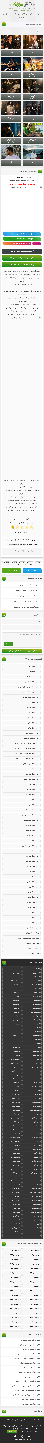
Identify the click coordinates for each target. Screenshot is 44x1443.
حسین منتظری (15, 1063)
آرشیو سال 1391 (14, 1295)
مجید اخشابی (36, 1161)
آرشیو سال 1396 (34, 1309)
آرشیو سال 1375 (14, 1259)
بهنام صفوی (36, 1036)
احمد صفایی (36, 988)
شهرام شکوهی (15, 1118)
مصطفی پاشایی (15, 1193)
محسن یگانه (16, 1173)
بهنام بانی (17, 1032)
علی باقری (37, 1122)
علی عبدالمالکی (15, 1126)
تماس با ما (15, 1420)
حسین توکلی (36, 1063)
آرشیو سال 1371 (14, 1250)
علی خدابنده (16, 1122)
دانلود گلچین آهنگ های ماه (31, 697)
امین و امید (36, 1024)
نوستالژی (25, 14)
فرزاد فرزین (16, 1145)
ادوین (18, 988)
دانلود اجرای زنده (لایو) (32, 733)
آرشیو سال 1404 (34, 1327)
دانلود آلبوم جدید (34, 672)
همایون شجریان (15, 1228)
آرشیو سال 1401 (14, 1318)
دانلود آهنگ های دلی (32, 707)
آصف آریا (17, 977)
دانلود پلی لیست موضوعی (31, 738)
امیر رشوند (17, 1008)
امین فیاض (16, 1020)
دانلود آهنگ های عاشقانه (31, 769)
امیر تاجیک (36, 1008)
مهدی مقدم (36, 1204)
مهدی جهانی (16, 1200)
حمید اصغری (36, 1067)
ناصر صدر (37, 1220)
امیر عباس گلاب (35, 1012)
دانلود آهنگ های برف (32, 800)
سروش (37, 1098)
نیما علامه (17, 1224)
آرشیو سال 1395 (14, 1304)
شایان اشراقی (36, 1114)
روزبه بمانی (16, 1091)
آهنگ (27, 540)
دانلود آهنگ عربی (34, 923)
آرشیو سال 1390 (34, 1295)
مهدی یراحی (16, 1204)
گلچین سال (6, 14)
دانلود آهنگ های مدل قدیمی (30, 846)
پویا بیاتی (37, 1043)
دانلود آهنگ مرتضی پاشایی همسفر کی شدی (26, 1386)
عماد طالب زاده (15, 1142)
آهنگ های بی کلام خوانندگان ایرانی (28, 938)
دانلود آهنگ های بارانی (32, 795)
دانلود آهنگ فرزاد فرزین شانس (28, 171)
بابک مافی (36, 1032)
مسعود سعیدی (35, 1189)
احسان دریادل (35, 985)
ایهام (18, 1024)
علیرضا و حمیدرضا (15, 1138)
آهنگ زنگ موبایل (34, 954)
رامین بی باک (16, 1079)
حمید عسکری (16, 1071)
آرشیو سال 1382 (34, 1277)
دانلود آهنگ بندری (33, 877)
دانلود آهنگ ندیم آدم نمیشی (29, 585)
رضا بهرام (37, 1083)
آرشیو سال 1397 (14, 1309)
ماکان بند (37, 1157)
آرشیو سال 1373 (14, 1255)
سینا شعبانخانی (35, 1110)
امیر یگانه (17, 1016)
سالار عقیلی (36, 1094)
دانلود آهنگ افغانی (33, 928)
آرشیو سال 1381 (14, 1273)
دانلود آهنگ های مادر (32, 856)
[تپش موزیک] (22, 6)
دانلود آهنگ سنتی (33, 723)
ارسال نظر (8, 644)
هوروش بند (36, 1232)
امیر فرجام (36, 1016)
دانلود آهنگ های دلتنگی (31, 820)
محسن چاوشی (15, 1169)
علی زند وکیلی (36, 1126)
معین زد (17, 1196)
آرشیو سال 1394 (34, 1304)
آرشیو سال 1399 (14, 1313)
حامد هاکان (16, 1051)
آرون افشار (16, 973)
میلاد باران (37, 1216)
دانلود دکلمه (35, 702)
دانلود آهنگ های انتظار (32, 810)
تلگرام (29, 1439)
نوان (38, 1224)
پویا (19, 1039)
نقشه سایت (24, 1420)
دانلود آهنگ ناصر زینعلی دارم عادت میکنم (26, 1395)
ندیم (18, 1220)
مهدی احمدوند (35, 1200)
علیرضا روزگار (16, 1130)
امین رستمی (36, 1020)
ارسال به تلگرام (32, 571)
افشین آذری (36, 996)
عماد (38, 1142)
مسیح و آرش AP (35, 1193)
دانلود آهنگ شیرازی (33, 907)
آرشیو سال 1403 (14, 1322)
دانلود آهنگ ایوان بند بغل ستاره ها (27, 590)
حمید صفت (36, 1071)
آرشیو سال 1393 (14, 1300)
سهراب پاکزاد (16, 1102)
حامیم (18, 1055)
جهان (38, 1047)
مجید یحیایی (16, 1165)
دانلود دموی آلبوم (33, 718)
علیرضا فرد (17, 1134)
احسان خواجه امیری (14, 981)
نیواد (38, 1228)
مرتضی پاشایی (15, 1185)
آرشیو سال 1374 (34, 1259)
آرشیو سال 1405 (14, 1327)
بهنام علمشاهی (15, 1036)
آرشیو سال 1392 (34, 1300)
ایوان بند (37, 1028)
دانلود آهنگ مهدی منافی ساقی (30, 1363)
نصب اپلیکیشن (34, 1420)
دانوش (18, 1075)
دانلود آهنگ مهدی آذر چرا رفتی (29, 596)
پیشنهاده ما (16, 14)
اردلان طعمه (16, 992)
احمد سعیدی (16, 985)
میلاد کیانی (16, 1216)
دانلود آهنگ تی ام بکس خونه (30, 1404)
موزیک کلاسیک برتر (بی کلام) (30, 933)
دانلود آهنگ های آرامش (32, 836)
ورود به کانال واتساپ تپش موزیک (21, 239)
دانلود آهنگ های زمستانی (31, 790)
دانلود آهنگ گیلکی (33, 897)
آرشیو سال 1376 (34, 1264)
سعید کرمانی (36, 1102)
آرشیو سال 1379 (14, 1268)
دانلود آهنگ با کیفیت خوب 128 (20, 265)
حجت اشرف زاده (15, 1059)
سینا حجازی (36, 1106)
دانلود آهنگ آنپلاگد (33, 713)
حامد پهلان (36, 1051)
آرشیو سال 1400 (34, 1318)
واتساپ (15, 1439)
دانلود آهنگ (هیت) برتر (32, 682)
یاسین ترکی (36, 1236)
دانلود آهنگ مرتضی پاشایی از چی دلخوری (26, 607)
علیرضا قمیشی (35, 1138)
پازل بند (37, 1039)
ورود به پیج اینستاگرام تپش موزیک (20, 243)
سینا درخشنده (15, 1106)
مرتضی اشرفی (36, 1185)
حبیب (38, 1059)
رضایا (38, 1091)
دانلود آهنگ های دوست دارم (30, 841)
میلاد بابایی (16, 1212)
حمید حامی (17, 1067)
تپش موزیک (33, 540)
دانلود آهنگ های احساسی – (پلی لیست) (27, 754)
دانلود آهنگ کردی (33, 892)
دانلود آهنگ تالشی (33, 918)
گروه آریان (37, 1153)
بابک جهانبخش (15, 1028)
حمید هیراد (36, 1075)
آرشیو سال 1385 (14, 1282)
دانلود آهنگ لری (34, 913)
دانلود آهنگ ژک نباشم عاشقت (30, 1399)
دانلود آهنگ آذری (33, 871)
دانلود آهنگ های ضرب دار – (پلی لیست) (27, 743)
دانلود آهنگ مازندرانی (32, 902)
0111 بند (37, 969)
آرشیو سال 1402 (34, 1322)
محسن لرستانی (35, 1173)
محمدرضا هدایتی (15, 1181)
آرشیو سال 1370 (34, 1250)
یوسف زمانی (16, 1236)
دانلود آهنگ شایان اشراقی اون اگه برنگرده (26, 1390)
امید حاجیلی (16, 1000)
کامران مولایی (36, 1149)
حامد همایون (36, 1055)
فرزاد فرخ (37, 1145)
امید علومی (16, 1004)
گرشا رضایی (16, 1149)
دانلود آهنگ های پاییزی (32, 784)
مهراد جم (17, 1208)
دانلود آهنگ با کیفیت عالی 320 (20, 258)
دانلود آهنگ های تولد (32, 861)
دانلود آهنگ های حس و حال (30, 815)
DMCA (8, 1420)
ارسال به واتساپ (12, 571)
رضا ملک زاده (36, 1087)
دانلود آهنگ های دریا (32, 805)
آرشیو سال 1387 (14, 1286)
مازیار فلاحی (16, 1153)
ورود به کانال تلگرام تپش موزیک (20, 234)
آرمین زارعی (36, 973)
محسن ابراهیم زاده (34, 1169)
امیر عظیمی (16, 1012)
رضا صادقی (16, 1083)
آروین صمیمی (36, 977)
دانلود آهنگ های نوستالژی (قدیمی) (28, 687)
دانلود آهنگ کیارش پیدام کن (31, 1368)
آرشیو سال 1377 (14, 1264)
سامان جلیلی (16, 1094)
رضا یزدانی (17, 1087)
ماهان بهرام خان (15, 1157)
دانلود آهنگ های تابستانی (31, 779)
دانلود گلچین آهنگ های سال (30, 692)
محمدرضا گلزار (36, 1181)
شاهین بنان (16, 1110)
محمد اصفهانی (35, 1177)
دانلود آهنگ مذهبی (33, 866)
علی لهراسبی (36, 1130)
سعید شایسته (16, 1098)
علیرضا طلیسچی (35, 1134)
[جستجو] (4, 24)
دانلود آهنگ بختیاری (33, 882)
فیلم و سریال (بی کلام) (32, 943)
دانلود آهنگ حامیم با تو (32, 1377)
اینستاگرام (22, 1439)
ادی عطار (37, 992)
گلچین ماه (22, 17)
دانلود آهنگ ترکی (34, 887)
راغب (38, 1079)
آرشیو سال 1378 (34, 1268)
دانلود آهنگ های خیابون (31, 851)
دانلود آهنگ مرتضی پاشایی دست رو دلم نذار (25, 602)
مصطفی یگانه (36, 1196)
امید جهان (37, 1000)
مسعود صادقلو (15, 1189)
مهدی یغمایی (36, 1208)
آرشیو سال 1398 (34, 1313)
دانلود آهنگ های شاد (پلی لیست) (29, 764)
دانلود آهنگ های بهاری (32, 774)
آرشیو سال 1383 (14, 1277)
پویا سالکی (16, 1043)
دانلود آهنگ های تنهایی (32, 825)
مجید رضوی (36, 1165)
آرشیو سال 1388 (34, 1291)
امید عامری (36, 1004)
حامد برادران (16, 1047)
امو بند (18, 996)
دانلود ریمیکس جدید (33, 677)
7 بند (18, 969)
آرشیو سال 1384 (34, 1282)
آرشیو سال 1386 (34, 1286)
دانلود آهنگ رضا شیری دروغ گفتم (29, 1372)
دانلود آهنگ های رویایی (32, 831)
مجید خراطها (16, 1161)
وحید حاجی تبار (15, 1232)
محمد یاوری (16, 1177)
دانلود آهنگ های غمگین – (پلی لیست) (27, 759)
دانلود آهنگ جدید (35, 14)
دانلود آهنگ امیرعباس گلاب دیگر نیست (27, 1381)
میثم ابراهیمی (35, 1212)
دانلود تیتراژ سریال (33, 728)
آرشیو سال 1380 (34, 1273)
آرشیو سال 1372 (34, 1255)
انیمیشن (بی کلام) (33, 948)
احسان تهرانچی (35, 981)
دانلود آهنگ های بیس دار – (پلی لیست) (27, 748)
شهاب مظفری (36, 1118)
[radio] (31, 527)
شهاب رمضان (16, 1114)
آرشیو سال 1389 (14, 1291)
